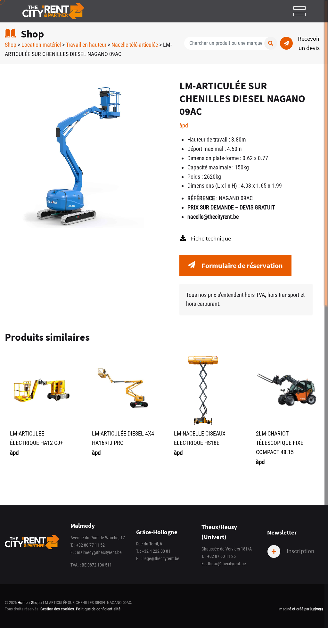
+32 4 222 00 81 (156, 551)
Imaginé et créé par (300, 609)
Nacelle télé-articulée (134, 44)
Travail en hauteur (86, 44)
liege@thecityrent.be (161, 558)
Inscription (299, 550)
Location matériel (41, 44)
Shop (10, 44)
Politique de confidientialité (98, 609)
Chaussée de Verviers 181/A (226, 549)
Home (23, 602)
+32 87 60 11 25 (221, 556)
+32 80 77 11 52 (90, 545)
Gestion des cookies (57, 609)
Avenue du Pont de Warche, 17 (97, 538)
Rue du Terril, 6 (149, 544)
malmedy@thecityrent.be (99, 552)
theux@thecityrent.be (227, 564)
